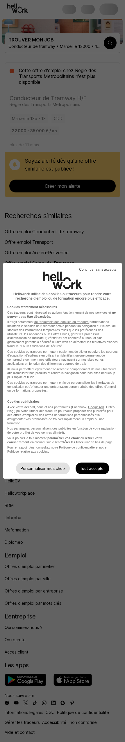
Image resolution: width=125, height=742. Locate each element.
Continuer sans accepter (98, 269)
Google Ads (96, 407)
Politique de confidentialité (77, 447)
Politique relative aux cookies (27, 451)
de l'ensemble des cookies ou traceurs (61, 322)
